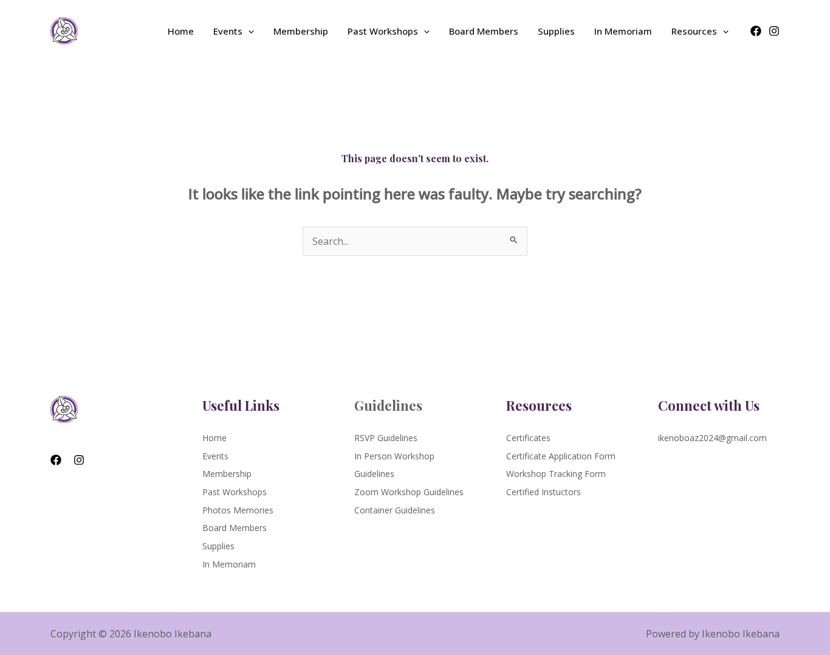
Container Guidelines (394, 510)
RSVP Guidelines (385, 438)
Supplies (556, 31)
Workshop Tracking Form (556, 473)
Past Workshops (383, 31)
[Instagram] (774, 31)
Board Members (483, 31)
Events (227, 31)
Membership (300, 31)
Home (181, 31)
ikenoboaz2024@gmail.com (712, 438)
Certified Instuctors (543, 492)
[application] (248, 31)
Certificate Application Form (561, 456)
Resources (694, 31)
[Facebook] (755, 31)
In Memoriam (623, 31)
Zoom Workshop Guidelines (409, 492)
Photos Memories (237, 510)
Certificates (528, 438)
